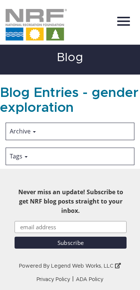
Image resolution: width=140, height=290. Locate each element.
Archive (21, 131)
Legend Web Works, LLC (83, 266)
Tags (17, 156)
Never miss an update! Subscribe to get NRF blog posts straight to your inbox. (70, 201)
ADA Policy (89, 279)
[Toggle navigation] (123, 21)
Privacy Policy (53, 279)
